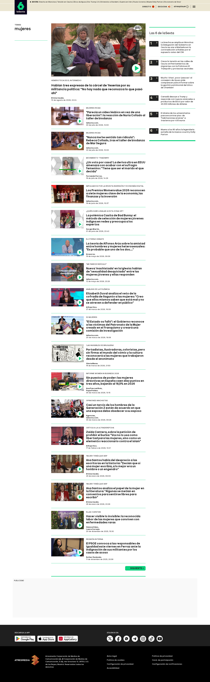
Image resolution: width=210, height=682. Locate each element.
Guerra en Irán (126, 2)
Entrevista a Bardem (109, 2)
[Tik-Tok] (151, 641)
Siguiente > (137, 568)
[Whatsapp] (126, 641)
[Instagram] (143, 641)
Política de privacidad (162, 656)
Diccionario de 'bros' (172, 2)
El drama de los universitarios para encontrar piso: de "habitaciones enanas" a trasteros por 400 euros (175, 117)
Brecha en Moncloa (47, 2)
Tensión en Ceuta (64, 2)
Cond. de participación (162, 660)
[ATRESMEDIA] (28, 662)
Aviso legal (112, 656)
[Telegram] (135, 641)
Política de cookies (116, 660)
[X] (110, 641)
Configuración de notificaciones (167, 664)
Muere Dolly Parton (155, 2)
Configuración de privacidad (120, 664)
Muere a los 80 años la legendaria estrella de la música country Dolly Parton (178, 132)
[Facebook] (118, 641)
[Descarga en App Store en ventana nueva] (46, 641)
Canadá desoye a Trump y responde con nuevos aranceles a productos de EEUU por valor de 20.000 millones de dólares (178, 100)
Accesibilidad (113, 668)
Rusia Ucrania (139, 2)
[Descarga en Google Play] (25, 641)
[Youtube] (160, 641)
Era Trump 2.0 (93, 2)
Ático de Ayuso (79, 2)
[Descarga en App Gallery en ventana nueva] (67, 641)
